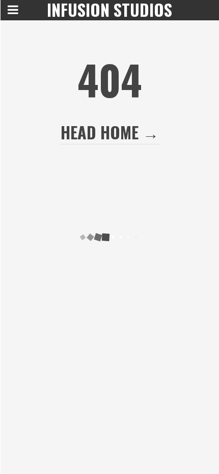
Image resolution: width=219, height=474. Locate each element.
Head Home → (110, 132)
